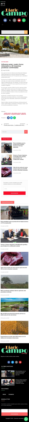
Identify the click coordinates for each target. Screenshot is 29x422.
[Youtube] (19, 20)
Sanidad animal (15, 114)
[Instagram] (14, 20)
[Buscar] (26, 32)
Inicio (4, 394)
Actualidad (4, 61)
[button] (2, 24)
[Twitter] (12, 362)
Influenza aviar (16, 113)
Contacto (11, 394)
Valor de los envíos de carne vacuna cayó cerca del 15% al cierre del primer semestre (20, 169)
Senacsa (23, 114)
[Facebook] (5, 20)
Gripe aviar (7, 113)
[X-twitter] (10, 20)
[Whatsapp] (24, 20)
